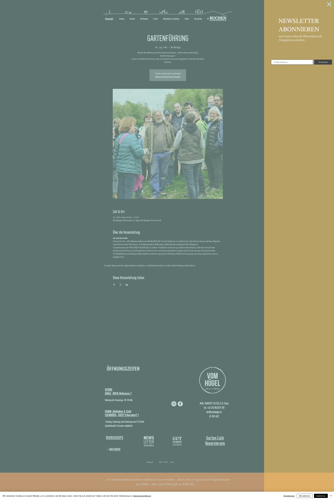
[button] (329, 4)
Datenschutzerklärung (142, 496)
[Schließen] (330, 496)
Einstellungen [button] (289, 496)
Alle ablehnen (304, 496)
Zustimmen (321, 496)
